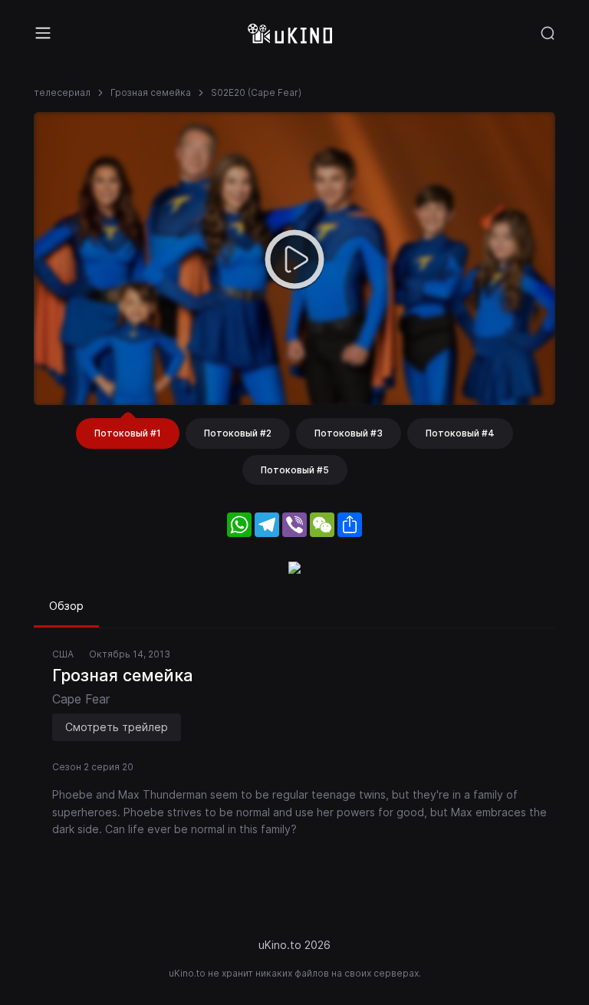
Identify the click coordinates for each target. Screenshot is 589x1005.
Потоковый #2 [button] (237, 433)
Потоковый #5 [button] (295, 470)
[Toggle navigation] (43, 33)
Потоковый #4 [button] (460, 433)
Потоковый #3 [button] (348, 433)
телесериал (62, 92)
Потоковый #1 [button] (127, 433)
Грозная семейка (150, 92)
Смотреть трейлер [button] (116, 726)
